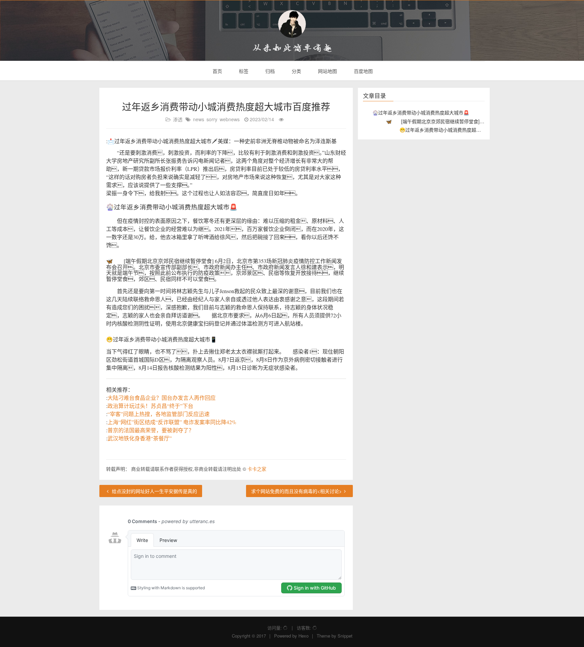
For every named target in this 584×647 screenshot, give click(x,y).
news (198, 119)
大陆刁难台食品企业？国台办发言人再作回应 (161, 397)
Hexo (303, 635)
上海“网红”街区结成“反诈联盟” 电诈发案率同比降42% (171, 421)
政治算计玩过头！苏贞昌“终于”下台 (150, 405)
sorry (211, 119)
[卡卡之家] (292, 24)
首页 (216, 71)
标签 (243, 71)
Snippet (345, 635)
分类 (295, 71)
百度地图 (362, 71)
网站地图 (327, 71)
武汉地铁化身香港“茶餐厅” (139, 438)
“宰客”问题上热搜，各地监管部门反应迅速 (158, 413)
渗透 (177, 119)
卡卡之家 (256, 468)
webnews (230, 119)
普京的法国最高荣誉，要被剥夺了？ (150, 430)
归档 (269, 71)
